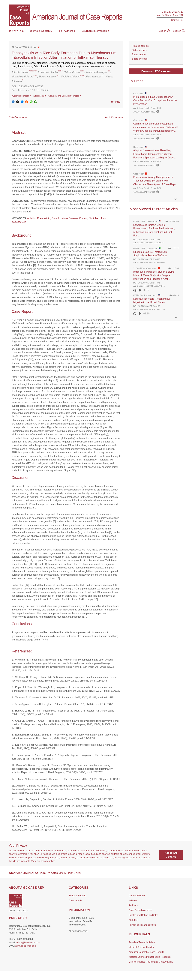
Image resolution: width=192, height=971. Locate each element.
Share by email (140, 58)
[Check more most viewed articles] (176, 317)
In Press (133, 900)
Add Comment (114, 117)
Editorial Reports (77, 895)
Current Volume (137, 895)
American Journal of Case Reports (146, 952)
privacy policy (47, 861)
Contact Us (176, 20)
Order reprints (139, 50)
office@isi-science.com (28, 942)
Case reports (75, 900)
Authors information (21, 96)
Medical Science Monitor (141, 947)
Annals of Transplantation (142, 942)
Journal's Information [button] (95, 30)
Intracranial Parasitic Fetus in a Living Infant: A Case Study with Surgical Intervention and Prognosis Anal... (153, 275)
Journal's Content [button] (40, 30)
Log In (163, 30)
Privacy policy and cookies (142, 925)
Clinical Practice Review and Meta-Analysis (151, 962)
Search (177, 30)
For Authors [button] (66, 30)
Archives (133, 905)
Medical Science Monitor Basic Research (150, 957)
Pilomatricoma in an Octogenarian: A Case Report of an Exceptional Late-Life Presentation (155, 100)
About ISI (133, 920)
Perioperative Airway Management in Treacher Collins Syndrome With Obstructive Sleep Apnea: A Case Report (155, 181)
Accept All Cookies (171, 854)
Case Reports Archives (140, 910)
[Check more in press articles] (176, 199)
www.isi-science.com (25, 946)
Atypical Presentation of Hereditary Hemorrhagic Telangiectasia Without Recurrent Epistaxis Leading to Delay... (154, 154)
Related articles (140, 45)
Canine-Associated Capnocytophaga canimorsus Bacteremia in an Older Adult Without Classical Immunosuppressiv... (155, 127)
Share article (139, 54)
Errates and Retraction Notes (143, 915)
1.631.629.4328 (175, 11)
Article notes (39, 96)
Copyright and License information (64, 96)
